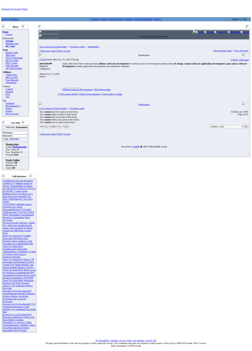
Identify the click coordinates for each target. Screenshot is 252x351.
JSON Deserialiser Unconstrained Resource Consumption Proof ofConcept (18, 217)
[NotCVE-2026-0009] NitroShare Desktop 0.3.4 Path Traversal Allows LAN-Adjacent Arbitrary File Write (18, 284)
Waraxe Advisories (143, 19)
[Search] (244, 32)
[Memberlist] (234, 32)
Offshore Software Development (77, 89)
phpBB (136, 146)
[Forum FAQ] (221, 32)
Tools (157, 19)
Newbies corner (77, 46)
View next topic (241, 50)
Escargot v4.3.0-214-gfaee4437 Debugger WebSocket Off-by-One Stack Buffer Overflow (18, 317)
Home (95, 19)
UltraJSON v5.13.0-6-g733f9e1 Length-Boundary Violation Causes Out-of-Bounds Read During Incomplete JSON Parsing (19, 326)
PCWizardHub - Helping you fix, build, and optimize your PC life (126, 340)
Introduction (93, 46)
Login (4, 19)
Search (104, 19)
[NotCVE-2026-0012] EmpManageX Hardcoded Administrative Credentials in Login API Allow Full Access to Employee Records (19, 251)
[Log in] (200, 32)
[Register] (209, 32)
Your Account (116, 19)
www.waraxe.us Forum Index (53, 46)
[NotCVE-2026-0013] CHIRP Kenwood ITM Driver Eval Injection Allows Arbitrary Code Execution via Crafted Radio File (18, 240)
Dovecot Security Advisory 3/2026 (19, 223)
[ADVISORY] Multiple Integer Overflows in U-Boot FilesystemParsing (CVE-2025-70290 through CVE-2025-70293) (18, 208)
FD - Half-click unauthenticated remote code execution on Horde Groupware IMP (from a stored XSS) (18, 229)
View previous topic (222, 50)
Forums (128, 19)
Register (14, 19)
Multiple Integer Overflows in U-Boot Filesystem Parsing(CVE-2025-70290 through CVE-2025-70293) (18, 198)
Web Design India (102, 89)
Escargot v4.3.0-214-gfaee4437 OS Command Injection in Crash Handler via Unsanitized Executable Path (19, 308)
